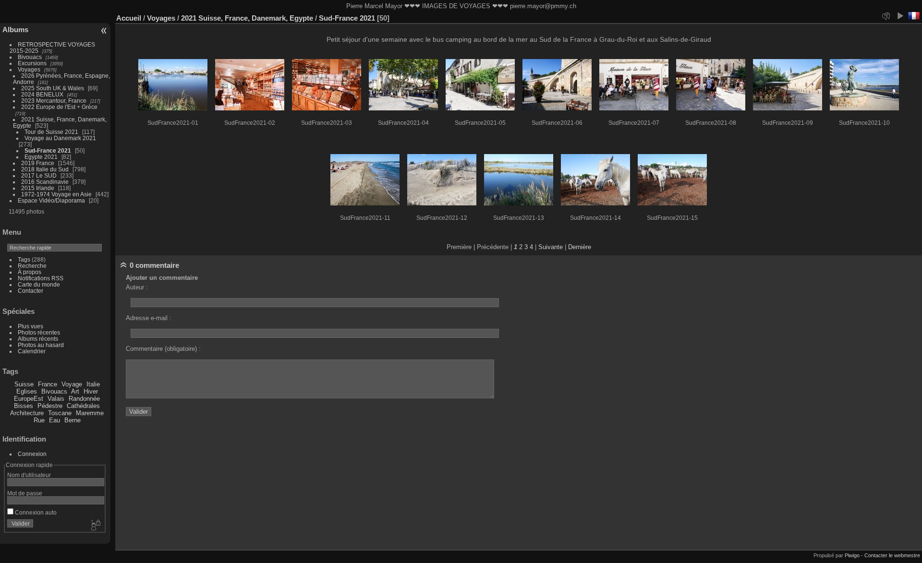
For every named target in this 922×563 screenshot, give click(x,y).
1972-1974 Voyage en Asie (56, 194)
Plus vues (30, 326)
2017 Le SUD (39, 175)
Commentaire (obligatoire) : (163, 348)
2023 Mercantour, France (53, 100)
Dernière (579, 247)
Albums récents (38, 338)
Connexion (32, 454)
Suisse (24, 384)
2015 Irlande (37, 188)
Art (75, 391)
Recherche (32, 266)
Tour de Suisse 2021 (51, 132)
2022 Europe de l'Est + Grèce (59, 107)
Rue (39, 420)
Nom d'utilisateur (29, 475)
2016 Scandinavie (45, 182)
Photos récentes (39, 332)
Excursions (32, 63)
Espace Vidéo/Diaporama (51, 200)
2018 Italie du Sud (45, 169)
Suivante (550, 247)
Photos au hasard (41, 345)
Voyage (71, 384)
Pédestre (49, 405)
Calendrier (32, 351)
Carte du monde (39, 284)
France (47, 384)
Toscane (60, 413)
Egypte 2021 (41, 157)
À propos (29, 272)
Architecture (27, 413)
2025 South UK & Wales (52, 88)
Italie (93, 384)
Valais (56, 398)
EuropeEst (28, 398)
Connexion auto (35, 512)
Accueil (128, 18)
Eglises (26, 391)
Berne (72, 420)
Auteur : (137, 287)
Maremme (90, 413)
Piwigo (852, 555)
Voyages (29, 69)
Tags (24, 259)
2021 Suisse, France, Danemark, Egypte (247, 18)
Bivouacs (30, 57)
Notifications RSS (40, 278)
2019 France (37, 163)
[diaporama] (900, 16)
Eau (54, 420)
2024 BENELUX (42, 94)
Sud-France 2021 (47, 150)
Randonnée (84, 398)
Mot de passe (24, 493)
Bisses (23, 405)
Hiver (91, 391)
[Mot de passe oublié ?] (95, 525)
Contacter (30, 290)
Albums (15, 29)
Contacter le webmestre (892, 555)
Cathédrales (83, 405)
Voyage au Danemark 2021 (60, 138)
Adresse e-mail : (148, 318)
